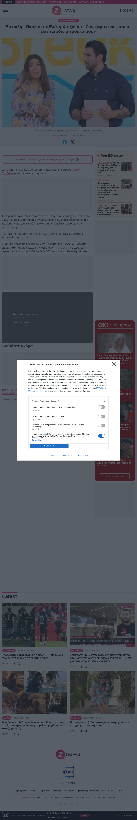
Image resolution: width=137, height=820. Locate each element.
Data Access (68, 455)
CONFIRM (49, 446)
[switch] (101, 407)
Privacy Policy (84, 455)
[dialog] (68, 410)
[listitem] (68, 401)
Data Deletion (53, 455)
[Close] (114, 364)
